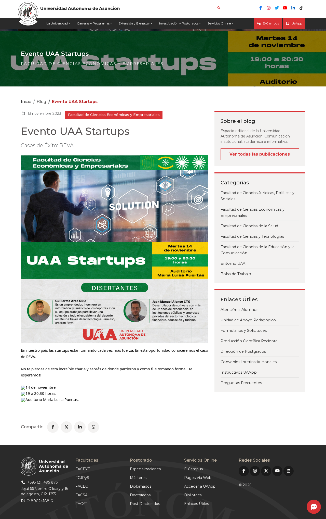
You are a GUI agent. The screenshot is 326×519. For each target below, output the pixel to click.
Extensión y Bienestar (134, 23)
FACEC (81, 486)
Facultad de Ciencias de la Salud (249, 226)
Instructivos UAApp (239, 372)
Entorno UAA (233, 263)
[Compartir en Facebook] (53, 427)
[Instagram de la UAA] (268, 8)
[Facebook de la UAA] (260, 8)
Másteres (138, 477)
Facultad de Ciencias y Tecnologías (252, 236)
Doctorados (140, 495)
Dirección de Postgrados (243, 351)
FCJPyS (82, 477)
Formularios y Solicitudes (244, 330)
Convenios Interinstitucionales (249, 362)
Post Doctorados (145, 503)
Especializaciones (145, 469)
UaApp (297, 23)
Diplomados (140, 486)
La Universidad (57, 23)
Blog (41, 101)
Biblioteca (193, 495)
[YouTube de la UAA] (285, 8)
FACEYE (82, 469)
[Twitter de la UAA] (276, 8)
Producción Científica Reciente (249, 341)
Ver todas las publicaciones (259, 154)
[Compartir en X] (66, 427)
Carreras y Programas (93, 23)
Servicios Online (219, 23)
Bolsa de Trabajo (236, 274)
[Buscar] (222, 8)
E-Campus (271, 23)
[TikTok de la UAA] (301, 8)
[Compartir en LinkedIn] (80, 427)
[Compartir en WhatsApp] (93, 427)
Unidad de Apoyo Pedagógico (248, 320)
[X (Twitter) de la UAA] (266, 471)
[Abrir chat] (314, 507)
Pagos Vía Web (197, 477)
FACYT (81, 503)
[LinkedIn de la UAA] (293, 8)
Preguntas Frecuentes (241, 383)
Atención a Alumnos (239, 309)
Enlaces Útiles (196, 503)
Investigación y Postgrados (178, 23)
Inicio (26, 101)
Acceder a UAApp (199, 486)
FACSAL (82, 495)
